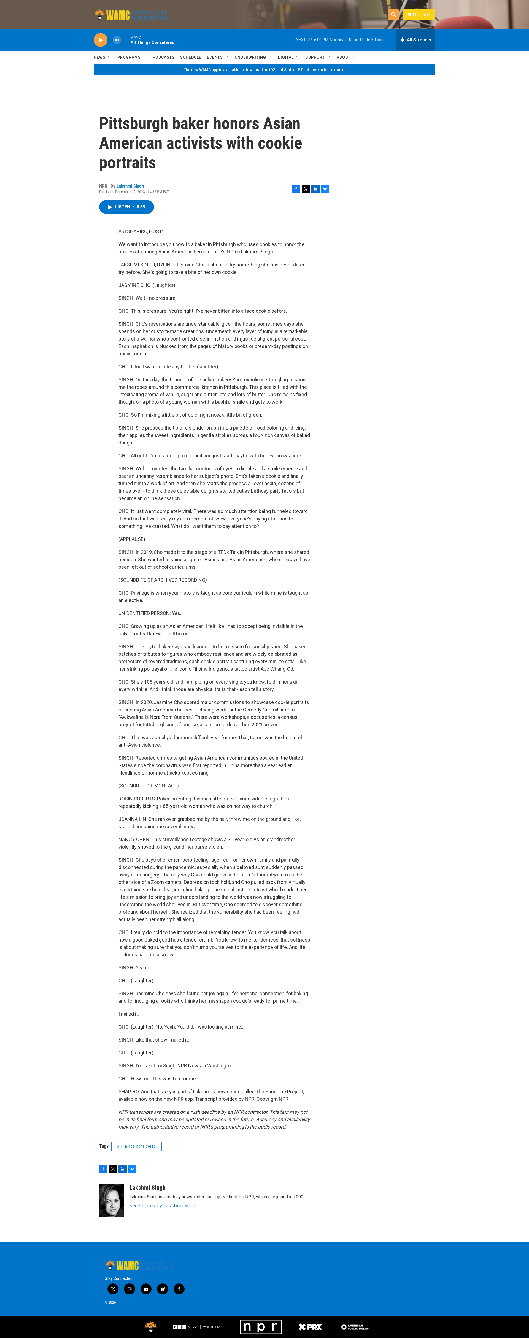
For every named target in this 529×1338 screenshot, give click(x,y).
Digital (286, 57)
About (343, 57)
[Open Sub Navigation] (109, 57)
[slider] (126, 40)
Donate (421, 14)
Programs (129, 57)
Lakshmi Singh (130, 186)
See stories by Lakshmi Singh (163, 1205)
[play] (100, 40)
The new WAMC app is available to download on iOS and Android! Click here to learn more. (264, 70)
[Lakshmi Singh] (111, 1200)
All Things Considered (136, 1146)
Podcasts (164, 57)
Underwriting (250, 57)
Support (315, 57)
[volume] (117, 40)
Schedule (190, 57)
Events (215, 57)
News (100, 57)
